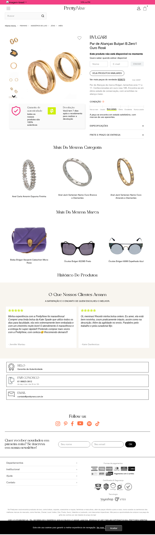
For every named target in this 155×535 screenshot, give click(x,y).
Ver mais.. (101, 527)
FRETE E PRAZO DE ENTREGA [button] (105, 135)
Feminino (23, 26)
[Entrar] (138, 8)
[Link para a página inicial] (10, 25)
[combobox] (25, 15)
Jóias (53, 26)
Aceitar (113, 528)
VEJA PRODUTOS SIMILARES (107, 73)
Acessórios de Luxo (39, 26)
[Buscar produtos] (42, 16)
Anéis (60, 26)
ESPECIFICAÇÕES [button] (99, 126)
